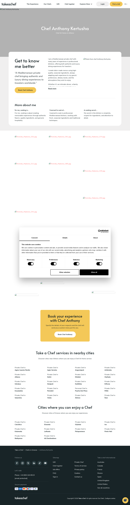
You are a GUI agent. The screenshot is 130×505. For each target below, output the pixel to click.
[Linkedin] (34, 463)
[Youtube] (45, 463)
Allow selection (64, 272)
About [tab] (95, 238)
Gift (58, 4)
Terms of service (80, 466)
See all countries (103, 488)
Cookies (77, 473)
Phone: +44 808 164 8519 (25, 475)
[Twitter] (28, 463)
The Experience (32, 4)
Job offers (56, 469)
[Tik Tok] (39, 463)
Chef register (70, 4)
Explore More (85, 4)
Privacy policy (79, 469)
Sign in (55, 477)
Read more (52, 88)
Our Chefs (47, 4)
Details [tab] (65, 238)
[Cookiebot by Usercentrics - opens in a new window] (99, 231)
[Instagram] (22, 463)
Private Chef (78, 462)
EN (125, 4)
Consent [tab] (34, 238)
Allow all (94, 272)
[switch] (53, 263)
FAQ (54, 473)
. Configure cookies (109, 498)
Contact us (78, 477)
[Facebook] (17, 463)
